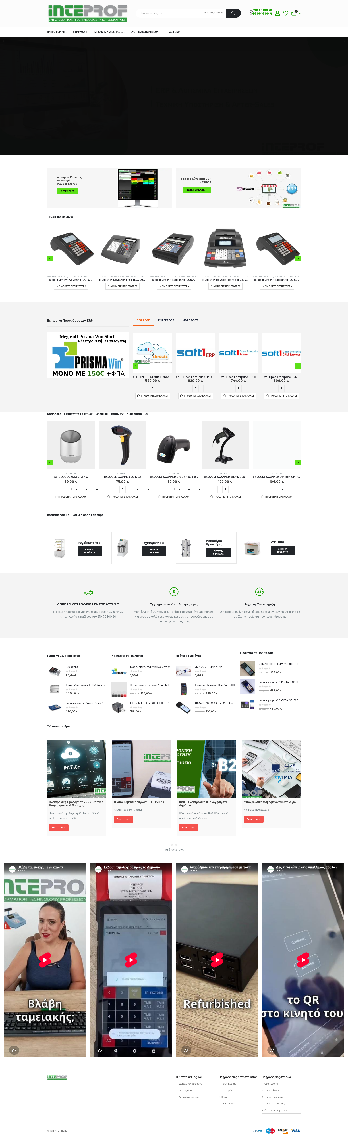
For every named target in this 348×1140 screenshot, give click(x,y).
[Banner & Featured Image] (238, 188)
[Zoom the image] (88, 334)
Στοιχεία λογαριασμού (190, 1083)
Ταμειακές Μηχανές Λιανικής (83, 276)
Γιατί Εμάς (226, 1090)
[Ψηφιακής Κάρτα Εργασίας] (76, 769)
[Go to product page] (71, 248)
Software (80, 32)
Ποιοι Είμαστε (228, 1083)
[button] (50, 258)
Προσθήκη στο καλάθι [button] (154, 395)
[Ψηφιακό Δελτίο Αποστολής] (206, 769)
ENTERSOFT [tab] (166, 320)
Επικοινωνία (228, 1103)
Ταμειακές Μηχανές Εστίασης (114, 276)
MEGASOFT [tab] (190, 320)
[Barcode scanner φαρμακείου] (141, 769)
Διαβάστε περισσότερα (72, 286)
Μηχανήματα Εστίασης (108, 32)
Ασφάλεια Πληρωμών (275, 1110)
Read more (59, 819)
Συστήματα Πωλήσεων (144, 32)
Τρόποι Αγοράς (272, 1090)
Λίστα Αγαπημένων (189, 1097)
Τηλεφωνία (173, 32)
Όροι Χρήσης (271, 1083)
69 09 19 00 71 (262, 14)
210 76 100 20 (262, 10)
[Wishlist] (285, 13)
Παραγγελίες (185, 1090)
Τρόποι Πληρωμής (274, 1097)
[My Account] (277, 13)
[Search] (233, 13)
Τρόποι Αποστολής (274, 1103)
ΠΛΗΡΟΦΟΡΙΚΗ (56, 32)
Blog (224, 1097)
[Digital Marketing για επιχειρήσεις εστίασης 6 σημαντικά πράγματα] (271, 769)
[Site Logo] (87, 13)
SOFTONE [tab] (143, 320)
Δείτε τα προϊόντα (89, 551)
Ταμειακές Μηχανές (57, 276)
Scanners (71, 473)
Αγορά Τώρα (67, 191)
